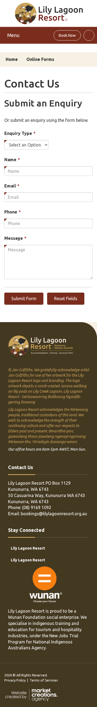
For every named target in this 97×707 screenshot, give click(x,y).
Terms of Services (44, 680)
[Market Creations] (32, 694)
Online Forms (40, 59)
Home (12, 59)
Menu (13, 35)
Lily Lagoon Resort (28, 548)
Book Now (67, 35)
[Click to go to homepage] (48, 12)
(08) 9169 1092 (36, 507)
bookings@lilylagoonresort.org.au (54, 513)
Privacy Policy (15, 680)
